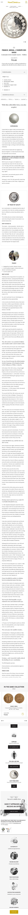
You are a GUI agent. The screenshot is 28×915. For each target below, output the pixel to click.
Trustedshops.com (17, 823)
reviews (6, 824)
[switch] (8, 831)
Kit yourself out (14, 747)
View (14, 786)
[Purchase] (22, 714)
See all (14, 726)
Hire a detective (14, 766)
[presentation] (3, 42)
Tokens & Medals (13, 6)
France (19, 6)
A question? (23, 99)
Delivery (10, 99)
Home (7, 6)
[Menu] (11, 828)
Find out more (14, 811)
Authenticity (3, 99)
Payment (17, 99)
